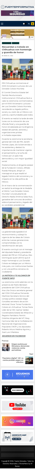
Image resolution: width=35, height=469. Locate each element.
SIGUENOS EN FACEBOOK (13, 336)
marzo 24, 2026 (8, 56)
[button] (2, 24)
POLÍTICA (15, 43)
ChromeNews (23, 464)
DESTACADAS (7, 43)
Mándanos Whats (32, 23)
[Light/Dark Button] (25, 24)
